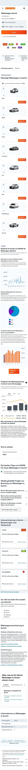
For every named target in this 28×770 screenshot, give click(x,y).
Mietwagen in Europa (19, 740)
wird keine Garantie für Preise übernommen (14, 754)
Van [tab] (19, 393)
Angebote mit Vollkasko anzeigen (9, 644)
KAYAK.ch (4, 740)
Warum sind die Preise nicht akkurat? (12, 765)
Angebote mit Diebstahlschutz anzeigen (11, 646)
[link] (14, 371)
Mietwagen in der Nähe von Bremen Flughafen (13, 696)
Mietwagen (10, 740)
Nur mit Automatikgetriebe (9, 36)
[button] (2, 8)
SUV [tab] (14, 393)
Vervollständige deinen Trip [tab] (18, 685)
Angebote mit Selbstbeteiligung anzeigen (12, 665)
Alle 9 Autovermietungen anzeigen (10, 592)
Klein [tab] (9, 393)
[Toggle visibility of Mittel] (11, 324)
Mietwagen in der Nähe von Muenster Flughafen (13, 700)
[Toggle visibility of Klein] (11, 320)
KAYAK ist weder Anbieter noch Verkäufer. (10, 759)
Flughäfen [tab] (6, 685)
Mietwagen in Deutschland (6, 741)
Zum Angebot (22, 102)
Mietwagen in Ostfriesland (19, 741)
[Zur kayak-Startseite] (10, 8)
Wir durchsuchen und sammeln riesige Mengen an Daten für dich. (12, 762)
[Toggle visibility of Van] (11, 322)
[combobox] (6, 16)
